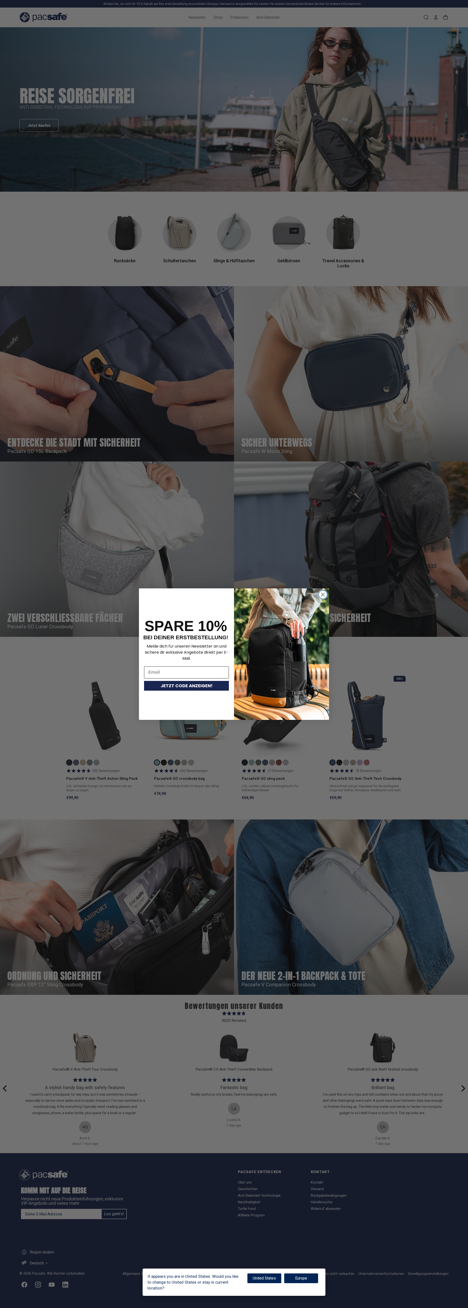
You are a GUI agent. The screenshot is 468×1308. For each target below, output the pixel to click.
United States (264, 1278)
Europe (301, 1278)
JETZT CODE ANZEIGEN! (187, 686)
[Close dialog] (323, 594)
